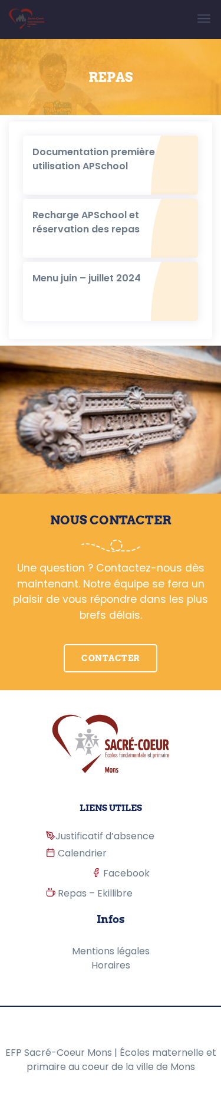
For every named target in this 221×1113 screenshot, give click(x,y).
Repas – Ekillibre (94, 893)
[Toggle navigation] (204, 19)
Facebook (125, 873)
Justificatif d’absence (104, 836)
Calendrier (81, 853)
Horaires (110, 965)
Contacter (110, 658)
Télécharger (58, 146)
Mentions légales (111, 951)
